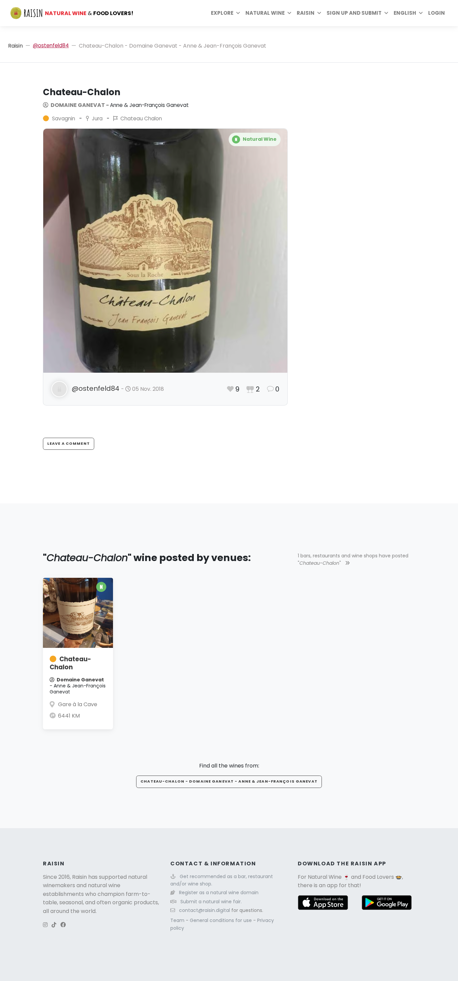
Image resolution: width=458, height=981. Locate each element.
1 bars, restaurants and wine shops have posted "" (353, 559)
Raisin (15, 46)
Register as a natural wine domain (219, 892)
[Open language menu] (421, 13)
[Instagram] (45, 925)
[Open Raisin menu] (319, 13)
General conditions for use (221, 920)
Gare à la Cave (77, 704)
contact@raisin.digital (204, 910)
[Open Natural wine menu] (289, 13)
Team (178, 920)
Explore (222, 12)
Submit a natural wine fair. (211, 901)
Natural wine (265, 12)
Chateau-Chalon (70, 663)
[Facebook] (63, 925)
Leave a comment (68, 443)
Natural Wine (325, 877)
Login (436, 12)
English (405, 12)
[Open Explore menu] (238, 13)
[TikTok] (54, 925)
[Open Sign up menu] (386, 13)
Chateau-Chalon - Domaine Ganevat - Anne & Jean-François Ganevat (229, 781)
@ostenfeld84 (51, 45)
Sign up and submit (354, 12)
